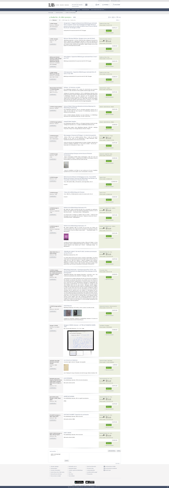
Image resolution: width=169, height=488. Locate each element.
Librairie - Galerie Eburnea (105, 106)
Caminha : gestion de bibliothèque (76, 470)
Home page (67, 9)
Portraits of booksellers (55, 470)
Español (78, 485)
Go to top (117, 463)
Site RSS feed (108, 470)
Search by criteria (75, 6)
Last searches (53, 451)
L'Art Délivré (102, 325)
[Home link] (58, 5)
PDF (111, 17)
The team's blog (90, 468)
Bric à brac (71, 474)
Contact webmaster (91, 470)
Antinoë (101, 177)
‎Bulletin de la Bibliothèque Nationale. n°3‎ (75, 225)
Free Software (72, 476)
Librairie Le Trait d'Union (104, 135)
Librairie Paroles (103, 88)
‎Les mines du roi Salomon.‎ (71, 360)
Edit (74, 17)
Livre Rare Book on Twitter (110, 466)
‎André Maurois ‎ (68, 305)
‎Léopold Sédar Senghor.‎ (70, 121)
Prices (70, 472)
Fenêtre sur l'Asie (103, 23)
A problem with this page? (92, 472)
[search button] (86, 5)
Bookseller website (73, 468)
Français (87, 485)
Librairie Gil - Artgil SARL (104, 154)
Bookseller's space (116, 0)
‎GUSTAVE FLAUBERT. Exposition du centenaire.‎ (76, 414)
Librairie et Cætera (103, 360)
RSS (115, 17)
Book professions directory (97, 9)
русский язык (93, 485)
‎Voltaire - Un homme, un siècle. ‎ (72, 87)
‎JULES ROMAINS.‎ (68, 378)
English (73, 485)
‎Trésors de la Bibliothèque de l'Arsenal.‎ (74, 192)
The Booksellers (85, 9)
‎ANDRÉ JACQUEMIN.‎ (69, 396)
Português (83, 485)
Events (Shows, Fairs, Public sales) (57, 472)
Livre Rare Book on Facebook (111, 468)
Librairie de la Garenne (104, 306)
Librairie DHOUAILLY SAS (104, 252)
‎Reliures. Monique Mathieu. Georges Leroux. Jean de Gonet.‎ (79, 38)
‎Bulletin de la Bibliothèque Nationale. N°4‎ (75, 207)
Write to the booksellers (105, 0)
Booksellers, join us (73, 466)
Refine (117, 20)
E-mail (119, 17)
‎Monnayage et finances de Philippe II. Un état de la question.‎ (80, 135)
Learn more (97, 486)
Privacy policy (89, 474)
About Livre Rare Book (91, 466)
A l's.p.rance (102, 270)
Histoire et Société (103, 38)
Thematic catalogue (54, 466)
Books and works (76, 9)
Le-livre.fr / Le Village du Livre (105, 208)
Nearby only (73, 20)
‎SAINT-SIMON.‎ (67, 433)
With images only (66, 20)
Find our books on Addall (56, 476)
